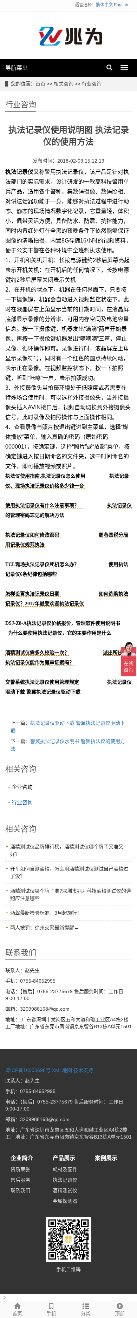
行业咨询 (92, 84)
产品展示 (64, 1158)
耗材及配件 (65, 1169)
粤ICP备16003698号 (28, 1070)
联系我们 (20, 1190)
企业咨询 (22, 787)
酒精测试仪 (65, 1190)
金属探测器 (65, 1201)
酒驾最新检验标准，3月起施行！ (46, 913)
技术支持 (83, 1070)
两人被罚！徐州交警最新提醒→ (44, 927)
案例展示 (106, 1158)
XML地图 (62, 1070)
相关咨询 (63, 84)
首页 (40, 84)
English (121, 4)
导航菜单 (16, 68)
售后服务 (20, 1180)
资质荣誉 (20, 1169)
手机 (51, 1313)
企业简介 (22, 1158)
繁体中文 (104, 4)
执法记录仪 (65, 1180)
